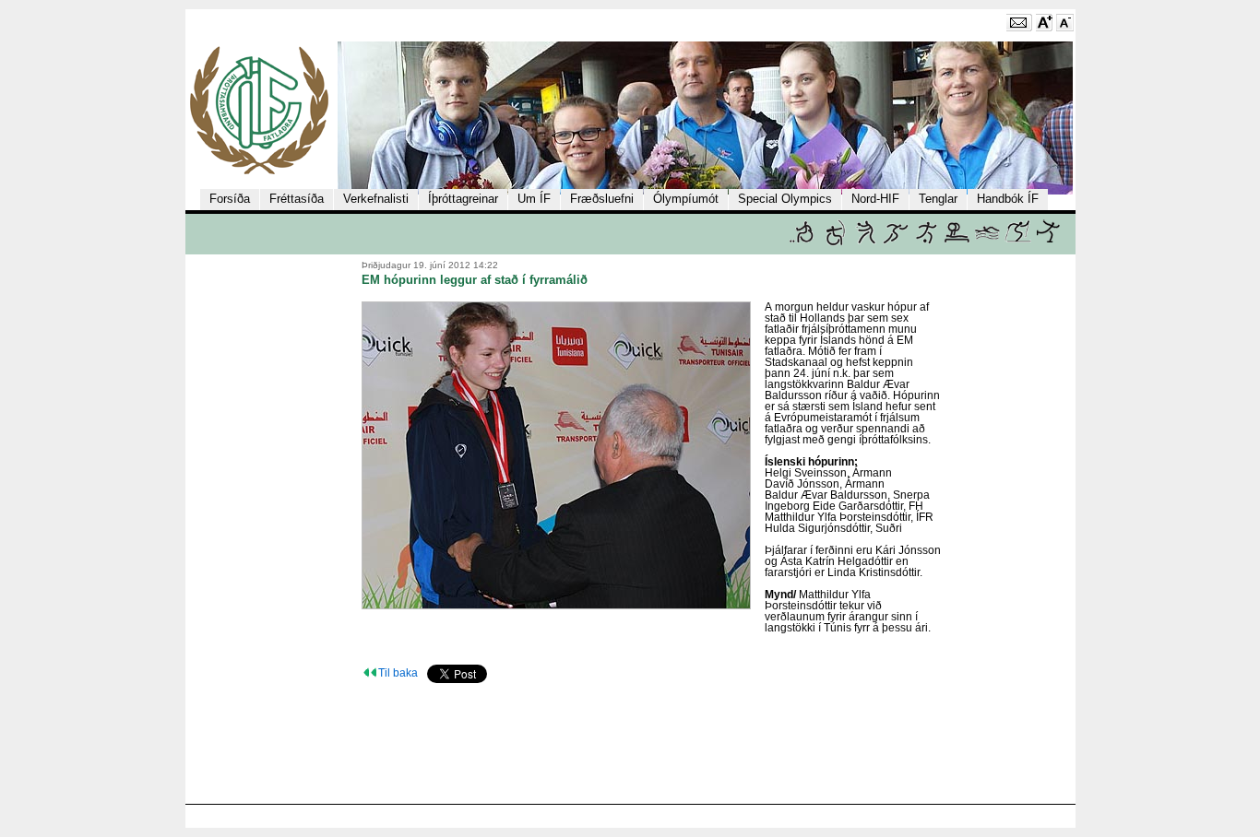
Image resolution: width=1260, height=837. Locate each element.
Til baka (398, 672)
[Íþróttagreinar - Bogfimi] (835, 242)
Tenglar (938, 199)
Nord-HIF (875, 199)
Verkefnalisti (376, 199)
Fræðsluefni (602, 199)
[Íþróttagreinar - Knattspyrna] (926, 242)
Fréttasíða (296, 199)
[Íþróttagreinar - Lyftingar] (957, 242)
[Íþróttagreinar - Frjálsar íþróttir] (896, 242)
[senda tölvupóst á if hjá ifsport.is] (1019, 27)
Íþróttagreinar (463, 199)
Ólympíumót (686, 199)
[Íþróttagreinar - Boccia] (801, 242)
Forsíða (229, 199)
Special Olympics (785, 199)
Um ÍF (534, 199)
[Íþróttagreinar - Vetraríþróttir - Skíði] (1017, 242)
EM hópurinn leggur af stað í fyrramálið (475, 280)
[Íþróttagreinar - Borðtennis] (865, 242)
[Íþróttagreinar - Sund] (987, 242)
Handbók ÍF (1008, 199)
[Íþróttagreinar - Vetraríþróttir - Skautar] (1048, 242)
